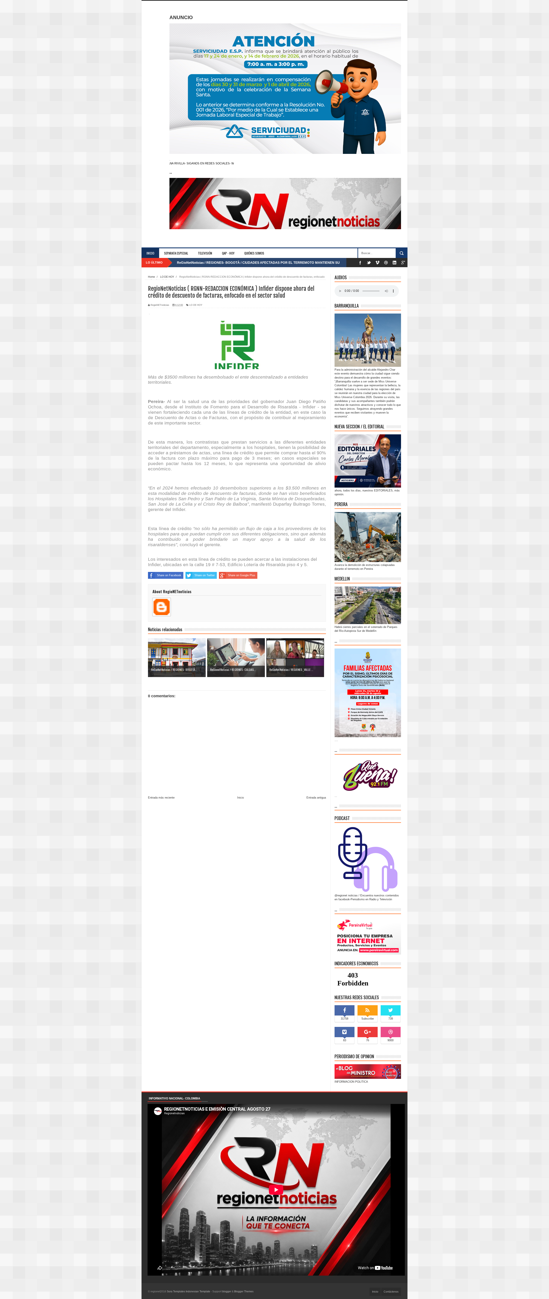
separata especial (176, 253)
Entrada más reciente (161, 797)
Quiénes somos (254, 253)
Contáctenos (391, 1291)
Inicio (150, 253)
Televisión (205, 253)
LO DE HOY (195, 305)
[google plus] (403, 262)
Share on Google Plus (241, 575)
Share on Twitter (205, 575)
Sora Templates (176, 1291)
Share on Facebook (169, 575)
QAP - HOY (228, 253)
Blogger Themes (243, 1291)
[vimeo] (377, 262)
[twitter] (369, 262)
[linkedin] (394, 262)
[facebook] (360, 262)
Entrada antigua (316, 797)
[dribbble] (386, 262)
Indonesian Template (198, 1291)
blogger (226, 1291)
